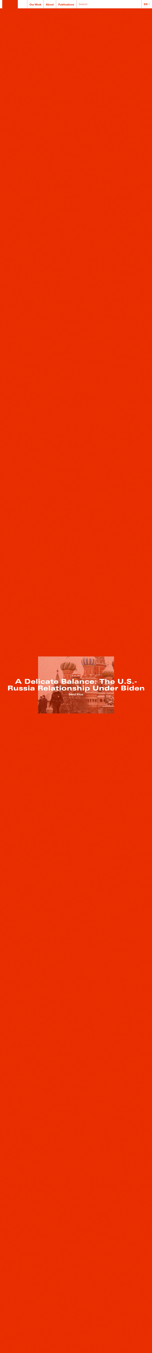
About (50, 4)
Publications (66, 4)
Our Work (35, 4)
